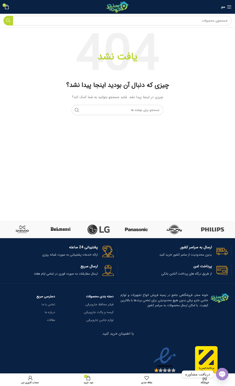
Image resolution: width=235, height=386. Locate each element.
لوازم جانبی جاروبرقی (100, 320)
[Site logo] (118, 6)
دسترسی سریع (45, 296)
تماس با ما (48, 304)
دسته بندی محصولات (100, 296)
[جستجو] (8, 20)
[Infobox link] (173, 251)
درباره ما (50, 312)
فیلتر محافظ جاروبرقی (99, 304)
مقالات (51, 320)
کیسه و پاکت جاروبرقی (99, 312)
